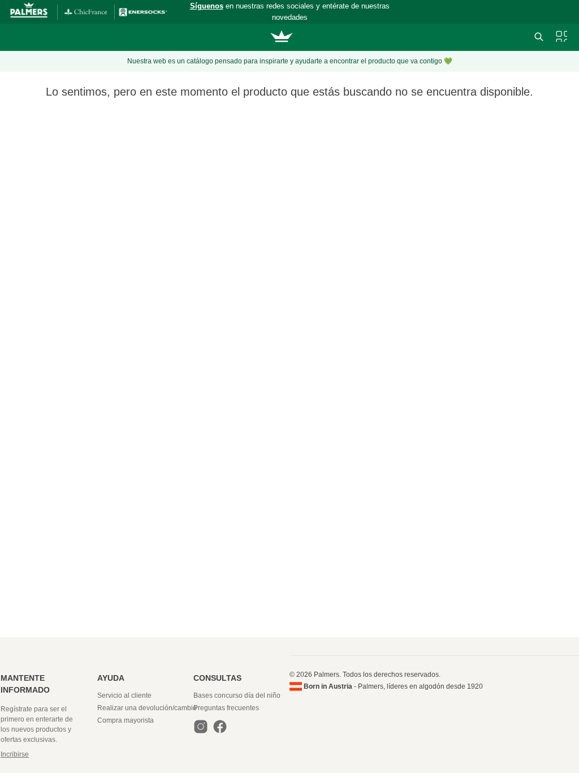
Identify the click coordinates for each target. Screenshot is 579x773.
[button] (48, 754)
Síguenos (206, 6)
